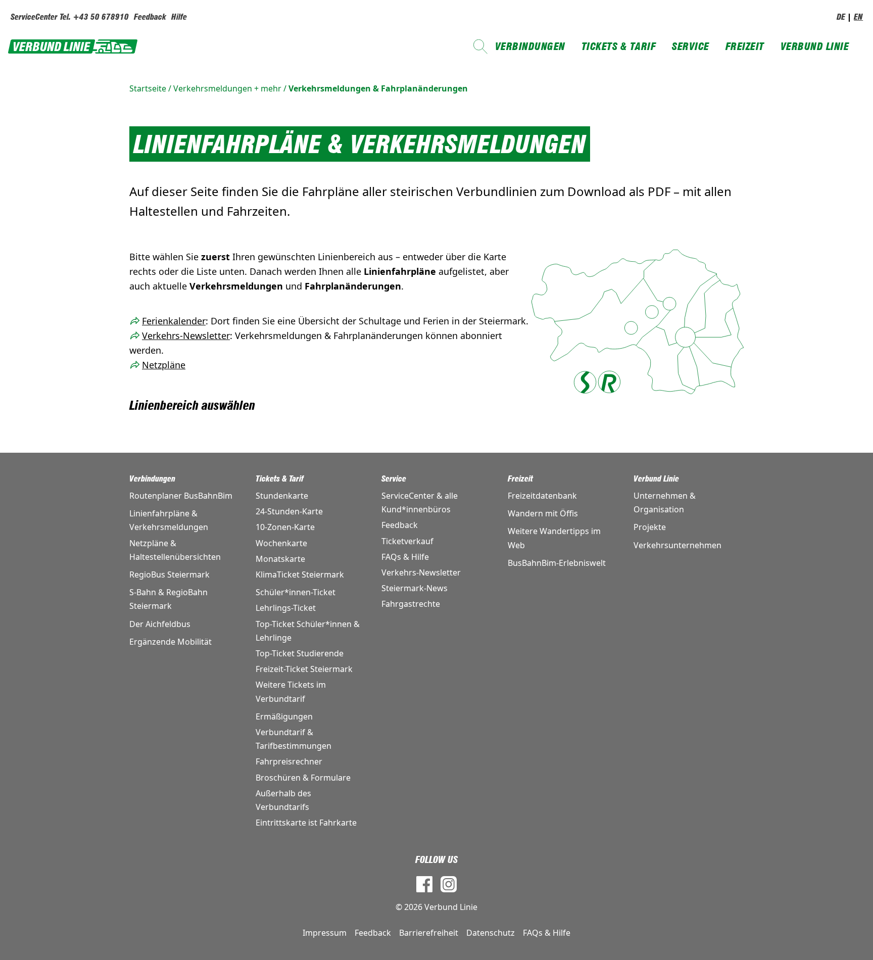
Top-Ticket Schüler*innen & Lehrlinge (308, 630)
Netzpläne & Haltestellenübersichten (175, 550)
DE (841, 17)
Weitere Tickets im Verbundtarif (291, 691)
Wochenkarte (281, 543)
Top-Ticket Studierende (300, 653)
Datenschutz (490, 932)
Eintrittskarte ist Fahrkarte (306, 822)
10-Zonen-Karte (285, 527)
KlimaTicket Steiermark (300, 574)
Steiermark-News (414, 588)
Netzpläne (163, 365)
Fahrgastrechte (410, 603)
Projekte (650, 527)
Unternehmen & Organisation (665, 502)
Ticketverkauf (407, 541)
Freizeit (744, 46)
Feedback (150, 17)
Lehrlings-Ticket (286, 607)
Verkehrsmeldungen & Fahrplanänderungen (378, 88)
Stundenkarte (282, 495)
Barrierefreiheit (428, 932)
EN (858, 17)
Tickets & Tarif (618, 46)
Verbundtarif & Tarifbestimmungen (293, 739)
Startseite (147, 88)
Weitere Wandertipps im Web (554, 537)
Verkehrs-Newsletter (186, 335)
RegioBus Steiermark (169, 574)
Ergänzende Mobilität (170, 641)
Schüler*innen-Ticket (295, 592)
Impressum (325, 932)
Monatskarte (280, 558)
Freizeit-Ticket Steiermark (304, 669)
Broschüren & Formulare (303, 777)
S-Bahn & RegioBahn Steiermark (168, 599)
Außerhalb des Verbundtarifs (283, 800)
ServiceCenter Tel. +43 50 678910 (70, 17)
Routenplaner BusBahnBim (180, 495)
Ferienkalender (174, 321)
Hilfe (179, 17)
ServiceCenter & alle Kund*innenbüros (419, 502)
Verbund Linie (815, 46)
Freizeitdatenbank (542, 495)
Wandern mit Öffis (543, 513)
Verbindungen (530, 46)
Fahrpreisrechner (289, 761)
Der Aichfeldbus (159, 624)
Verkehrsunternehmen (677, 545)
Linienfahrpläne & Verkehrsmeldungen (168, 520)
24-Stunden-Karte (289, 511)
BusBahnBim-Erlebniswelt (557, 562)
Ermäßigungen (284, 716)
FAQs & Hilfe (405, 556)
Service (690, 46)
